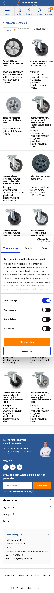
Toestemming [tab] (10, 248)
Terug (4, 3)
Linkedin (13, 467)
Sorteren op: (24, 28)
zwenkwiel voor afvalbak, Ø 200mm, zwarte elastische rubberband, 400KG (12, 180)
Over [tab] (44, 248)
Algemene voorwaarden (16, 575)
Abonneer (42, 485)
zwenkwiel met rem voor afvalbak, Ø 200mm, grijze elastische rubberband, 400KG (13, 397)
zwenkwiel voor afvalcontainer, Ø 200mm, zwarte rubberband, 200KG (38, 234)
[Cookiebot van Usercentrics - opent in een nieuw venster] (38, 240)
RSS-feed (35, 575)
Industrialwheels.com (30, 588)
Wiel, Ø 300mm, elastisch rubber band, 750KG (13, 63)
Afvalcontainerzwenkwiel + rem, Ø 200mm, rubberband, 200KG (41, 63)
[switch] (46, 310)
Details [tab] (28, 248)
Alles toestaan (27, 342)
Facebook (6, 467)
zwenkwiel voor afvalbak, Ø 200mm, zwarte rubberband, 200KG (12, 234)
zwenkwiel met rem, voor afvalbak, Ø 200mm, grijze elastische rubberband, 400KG (40, 397)
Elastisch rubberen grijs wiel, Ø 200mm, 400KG (12, 120)
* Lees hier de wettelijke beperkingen (18, 491)
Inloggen (29, 14)
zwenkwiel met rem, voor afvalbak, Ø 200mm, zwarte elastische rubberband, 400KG (40, 122)
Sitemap (46, 575)
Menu (7, 14)
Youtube (19, 467)
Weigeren (27, 351)
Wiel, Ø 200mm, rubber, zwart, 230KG (40, 177)
